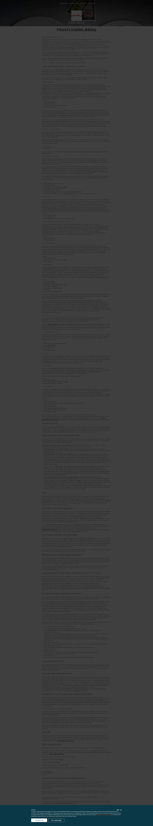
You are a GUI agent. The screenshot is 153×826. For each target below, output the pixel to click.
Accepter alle (39, 820)
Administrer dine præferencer (103, 814)
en (121, 810)
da (118, 810)
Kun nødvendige (56, 820)
